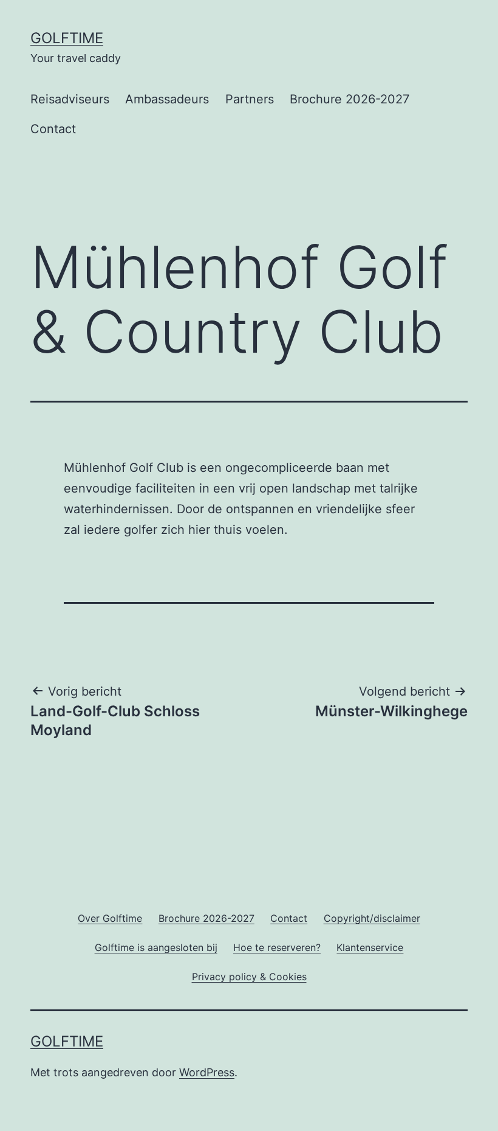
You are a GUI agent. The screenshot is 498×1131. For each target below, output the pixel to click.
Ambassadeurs (167, 99)
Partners (249, 99)
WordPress (206, 1072)
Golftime (66, 38)
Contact (53, 129)
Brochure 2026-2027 (349, 99)
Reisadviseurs (69, 99)
